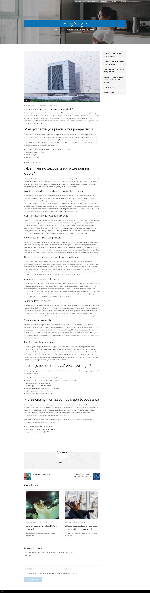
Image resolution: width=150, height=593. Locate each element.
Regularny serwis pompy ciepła (50, 349)
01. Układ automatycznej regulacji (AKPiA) (113, 55)
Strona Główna (79, 1)
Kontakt (123, 1)
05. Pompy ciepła (109, 88)
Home (55, 29)
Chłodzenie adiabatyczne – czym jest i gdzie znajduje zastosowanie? (81, 527)
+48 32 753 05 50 (46, 426)
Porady (62, 29)
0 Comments (53, 106)
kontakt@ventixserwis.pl (47, 429)
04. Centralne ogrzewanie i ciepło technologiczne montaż (113, 79)
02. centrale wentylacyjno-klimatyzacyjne (114, 62)
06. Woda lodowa (110, 93)
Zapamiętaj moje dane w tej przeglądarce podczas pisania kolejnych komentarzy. (52, 573)
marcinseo (42, 106)
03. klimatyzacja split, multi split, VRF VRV (114, 70)
